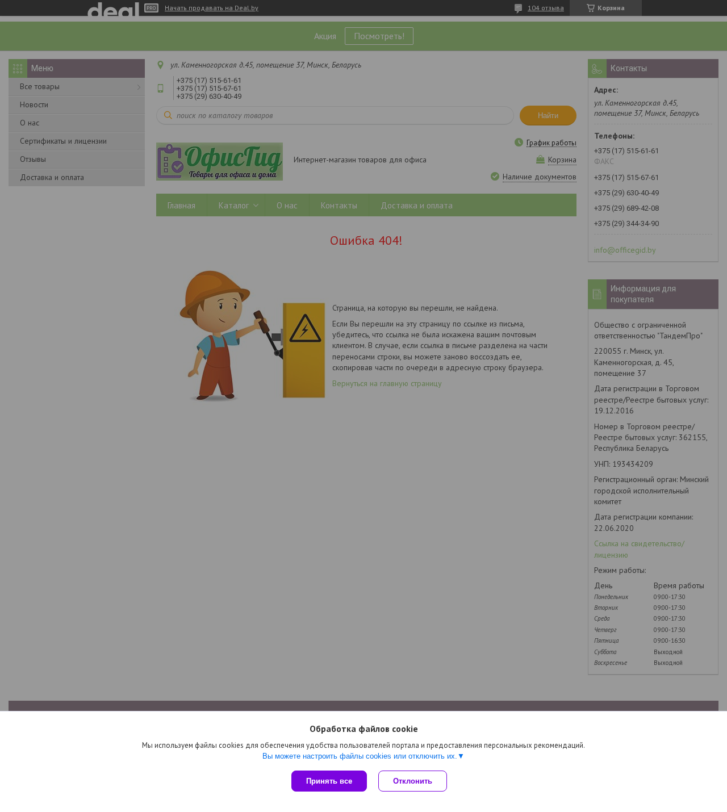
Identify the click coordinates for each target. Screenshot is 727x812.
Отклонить (412, 781)
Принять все (329, 781)
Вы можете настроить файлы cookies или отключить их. (359, 756)
